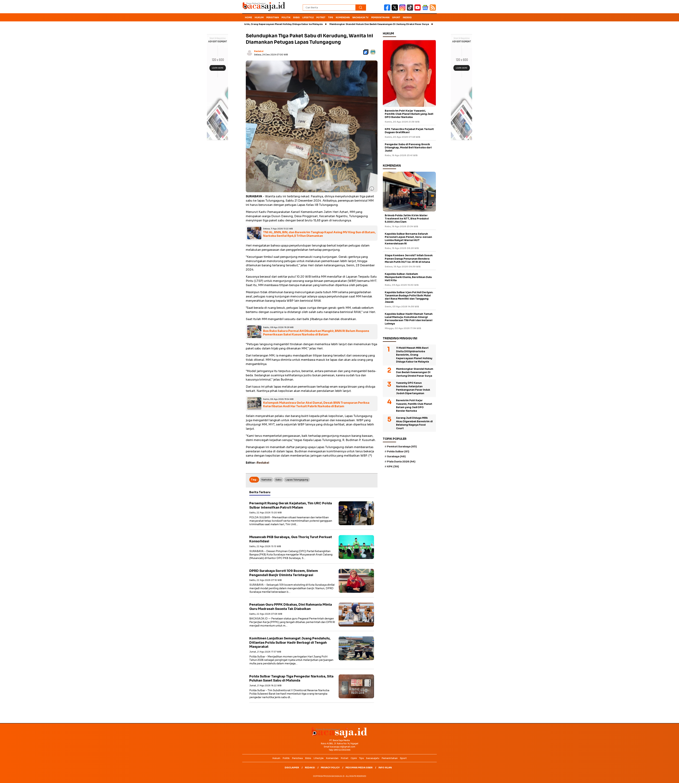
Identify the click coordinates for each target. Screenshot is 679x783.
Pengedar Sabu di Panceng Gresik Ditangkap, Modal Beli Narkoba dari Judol (408, 147)
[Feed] (433, 9)
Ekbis (296, 17)
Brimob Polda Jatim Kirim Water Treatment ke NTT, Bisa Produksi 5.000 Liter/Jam (407, 218)
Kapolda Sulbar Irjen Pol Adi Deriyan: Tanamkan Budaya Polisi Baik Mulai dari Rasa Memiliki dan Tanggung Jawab (409, 297)
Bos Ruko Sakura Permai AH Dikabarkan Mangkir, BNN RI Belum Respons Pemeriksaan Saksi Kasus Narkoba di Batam (316, 333)
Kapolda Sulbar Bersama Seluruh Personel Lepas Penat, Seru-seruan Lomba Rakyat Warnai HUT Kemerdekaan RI (408, 238)
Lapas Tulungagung (297, 479)
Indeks (407, 17)
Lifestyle (308, 17)
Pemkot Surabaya (402, 446)
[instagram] (403, 9)
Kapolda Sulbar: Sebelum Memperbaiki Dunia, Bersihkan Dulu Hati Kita (408, 277)
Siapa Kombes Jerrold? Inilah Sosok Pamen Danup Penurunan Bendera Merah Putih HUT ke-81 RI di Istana (409, 258)
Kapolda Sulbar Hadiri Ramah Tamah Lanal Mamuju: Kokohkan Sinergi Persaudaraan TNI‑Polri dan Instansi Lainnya (409, 318)
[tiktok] (410, 9)
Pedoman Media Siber (359, 767)
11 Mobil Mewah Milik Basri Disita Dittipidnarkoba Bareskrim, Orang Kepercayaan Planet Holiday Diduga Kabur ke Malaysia (414, 354)
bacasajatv (372, 758)
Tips (330, 17)
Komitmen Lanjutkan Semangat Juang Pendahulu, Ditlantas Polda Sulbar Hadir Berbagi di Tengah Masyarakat (289, 642)
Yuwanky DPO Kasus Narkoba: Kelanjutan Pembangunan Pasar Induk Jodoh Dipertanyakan (413, 388)
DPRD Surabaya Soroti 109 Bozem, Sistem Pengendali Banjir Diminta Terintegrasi (283, 573)
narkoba (266, 479)
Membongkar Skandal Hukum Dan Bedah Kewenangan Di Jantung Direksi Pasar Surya (343, 24)
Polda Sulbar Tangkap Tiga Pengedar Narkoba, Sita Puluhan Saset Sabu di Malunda (291, 678)
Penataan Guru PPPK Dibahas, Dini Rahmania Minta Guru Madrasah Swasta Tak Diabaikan (290, 607)
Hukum (259, 17)
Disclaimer (292, 767)
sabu (278, 479)
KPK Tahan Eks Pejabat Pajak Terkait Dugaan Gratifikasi (409, 130)
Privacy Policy (330, 767)
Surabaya (396, 456)
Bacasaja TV (360, 17)
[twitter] (395, 9)
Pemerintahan (380, 17)
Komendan (343, 17)
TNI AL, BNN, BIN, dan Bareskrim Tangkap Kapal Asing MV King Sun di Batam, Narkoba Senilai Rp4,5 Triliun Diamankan (319, 234)
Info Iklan (385, 767)
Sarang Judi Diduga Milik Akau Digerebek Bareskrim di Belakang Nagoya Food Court (414, 423)
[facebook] (388, 9)
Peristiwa (272, 17)
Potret (320, 17)
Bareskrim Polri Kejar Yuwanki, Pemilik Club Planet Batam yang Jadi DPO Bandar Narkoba (409, 114)
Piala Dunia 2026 (401, 461)
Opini (354, 758)
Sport (396, 17)
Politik (286, 17)
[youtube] (418, 9)
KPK (393, 466)
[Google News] (426, 9)
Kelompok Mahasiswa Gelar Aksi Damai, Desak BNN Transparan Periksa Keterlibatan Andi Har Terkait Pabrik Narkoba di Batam (316, 404)
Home (248, 17)
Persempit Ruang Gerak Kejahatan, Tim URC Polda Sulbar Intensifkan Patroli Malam (290, 505)
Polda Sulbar (398, 451)
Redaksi (258, 51)
